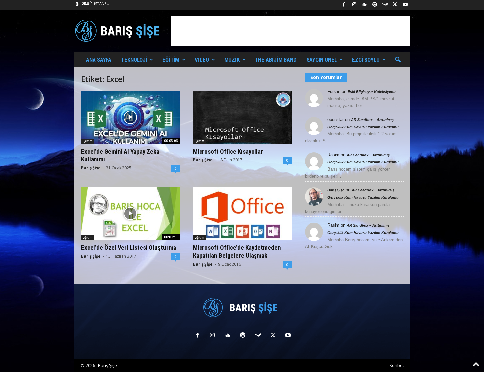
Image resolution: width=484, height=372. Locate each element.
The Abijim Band (276, 59)
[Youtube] (405, 5)
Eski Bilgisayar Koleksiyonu (372, 92)
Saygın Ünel (322, 59)
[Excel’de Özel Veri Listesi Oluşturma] (130, 213)
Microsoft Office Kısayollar (228, 151)
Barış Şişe (91, 168)
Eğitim (170, 59)
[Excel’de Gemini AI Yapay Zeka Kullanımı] (130, 117)
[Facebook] (344, 5)
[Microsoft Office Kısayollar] (242, 117)
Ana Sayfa (98, 59)
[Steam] (385, 5)
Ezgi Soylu (366, 59)
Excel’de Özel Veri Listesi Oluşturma (128, 247)
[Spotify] (375, 5)
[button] (397, 60)
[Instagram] (354, 5)
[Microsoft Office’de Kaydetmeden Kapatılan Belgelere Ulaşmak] (242, 213)
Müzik (232, 59)
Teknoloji (134, 59)
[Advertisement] (290, 31)
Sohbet (397, 365)
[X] (395, 5)
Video (202, 59)
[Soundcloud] (364, 5)
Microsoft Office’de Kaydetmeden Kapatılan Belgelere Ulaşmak (237, 251)
